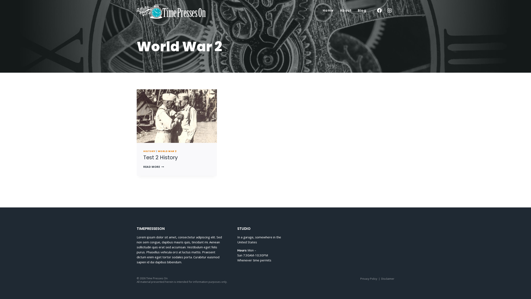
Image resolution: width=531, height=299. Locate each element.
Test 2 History (160, 157)
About (346, 10)
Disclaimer (387, 279)
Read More (153, 167)
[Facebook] (379, 10)
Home (328, 10)
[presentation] (177, 116)
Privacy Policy (368, 279)
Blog (362, 10)
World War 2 (167, 151)
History (149, 151)
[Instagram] (389, 10)
